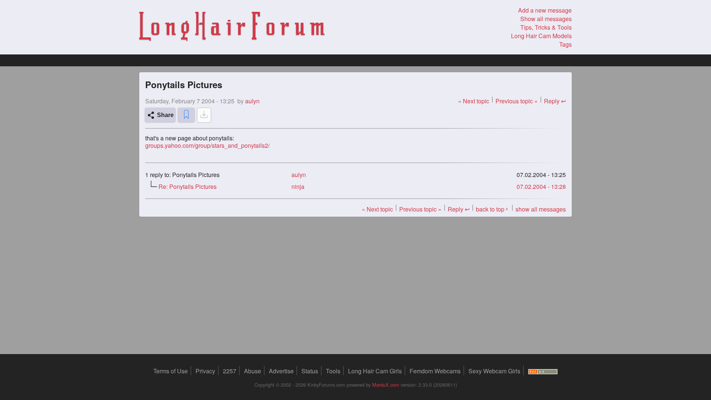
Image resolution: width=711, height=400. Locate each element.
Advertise (281, 371)
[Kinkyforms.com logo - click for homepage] (231, 27)
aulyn (298, 174)
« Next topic (473, 101)
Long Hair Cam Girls (375, 371)
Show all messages (546, 18)
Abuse (252, 371)
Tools (333, 371)
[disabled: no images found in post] (204, 115)
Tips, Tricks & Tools (546, 27)
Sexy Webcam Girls (494, 371)
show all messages (540, 209)
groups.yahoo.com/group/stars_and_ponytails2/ (207, 145)
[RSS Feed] (543, 371)
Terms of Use (170, 371)
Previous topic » (516, 101)
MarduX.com (385, 384)
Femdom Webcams (435, 371)
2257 (229, 371)
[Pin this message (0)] (186, 115)
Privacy (205, 371)
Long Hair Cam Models (541, 35)
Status (309, 371)
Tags (565, 44)
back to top (492, 209)
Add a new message (545, 10)
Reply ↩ (555, 101)
